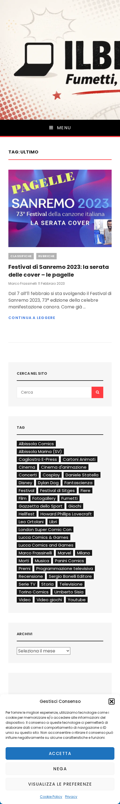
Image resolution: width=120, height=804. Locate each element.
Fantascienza (78, 483)
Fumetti (69, 498)
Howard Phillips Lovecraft (66, 514)
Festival (26, 490)
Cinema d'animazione (64, 467)
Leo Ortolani (31, 522)
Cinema (27, 467)
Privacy (71, 796)
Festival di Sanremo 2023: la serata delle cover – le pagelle (58, 271)
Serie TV (27, 584)
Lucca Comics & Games (43, 537)
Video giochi (49, 600)
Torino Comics (34, 592)
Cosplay (51, 475)
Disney (25, 483)
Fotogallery (44, 498)
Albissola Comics (36, 444)
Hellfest (27, 514)
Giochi (74, 506)
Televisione (71, 584)
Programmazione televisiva (64, 568)
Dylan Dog (48, 483)
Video (25, 600)
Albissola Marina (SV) (40, 451)
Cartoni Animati (79, 459)
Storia (47, 584)
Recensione (31, 576)
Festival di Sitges (57, 490)
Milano (83, 553)
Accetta (60, 753)
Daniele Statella (82, 475)
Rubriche (46, 256)
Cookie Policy (51, 796)
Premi (24, 568)
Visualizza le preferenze (60, 784)
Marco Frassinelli (22, 283)
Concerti (28, 475)
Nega (60, 769)
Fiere (85, 490)
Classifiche (21, 256)
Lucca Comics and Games (46, 545)
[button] (111, 701)
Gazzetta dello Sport (41, 506)
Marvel (64, 553)
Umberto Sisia (68, 592)
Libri (53, 522)
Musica (42, 561)
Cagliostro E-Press (38, 459)
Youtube (77, 600)
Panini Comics (69, 561)
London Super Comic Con (45, 529)
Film (23, 498)
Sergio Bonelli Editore (70, 576)
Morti (24, 561)
